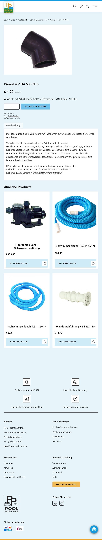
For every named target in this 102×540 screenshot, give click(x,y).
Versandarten (59, 463)
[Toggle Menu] (95, 6)
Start (6, 20)
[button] (97, 535)
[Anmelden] (81, 6)
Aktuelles (8, 467)
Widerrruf (57, 472)
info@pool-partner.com (15, 446)
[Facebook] (54, 503)
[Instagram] (61, 503)
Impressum (9, 472)
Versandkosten (13, 116)
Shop (13, 20)
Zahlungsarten (59, 467)
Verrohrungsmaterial (38, 20)
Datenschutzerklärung (14, 477)
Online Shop (58, 436)
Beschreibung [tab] (13, 125)
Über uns (8, 463)
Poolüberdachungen (62, 432)
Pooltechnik (22, 20)
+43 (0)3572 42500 (13, 441)
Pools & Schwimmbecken (64, 427)
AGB (54, 477)
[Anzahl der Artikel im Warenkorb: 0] (87, 6)
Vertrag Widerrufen (66, 484)
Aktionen (56, 441)
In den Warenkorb (35, 106)
